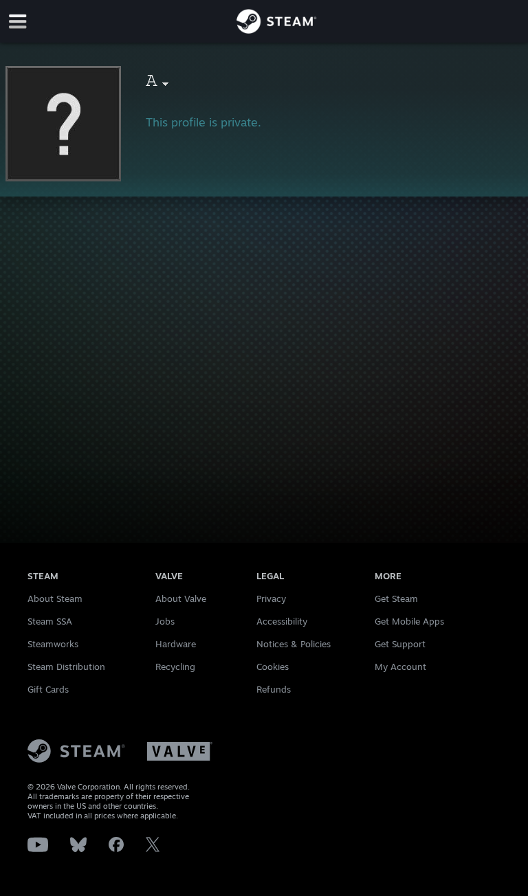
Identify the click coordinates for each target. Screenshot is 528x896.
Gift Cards (48, 689)
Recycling (175, 666)
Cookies (272, 666)
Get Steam (396, 598)
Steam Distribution (66, 666)
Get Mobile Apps (409, 621)
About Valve (180, 598)
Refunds (273, 689)
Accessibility (281, 621)
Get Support (400, 643)
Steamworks (53, 643)
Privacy (271, 598)
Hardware (175, 643)
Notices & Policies (293, 643)
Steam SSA (50, 621)
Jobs (165, 621)
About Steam (55, 598)
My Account (400, 666)
